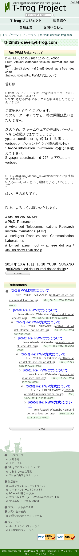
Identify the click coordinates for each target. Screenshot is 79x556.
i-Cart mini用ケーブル (21, 493)
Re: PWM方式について (35, 310)
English (72, 2)
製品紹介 (59, 20)
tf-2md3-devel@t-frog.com (56, 34)
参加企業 (26, 27)
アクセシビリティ (45, 554)
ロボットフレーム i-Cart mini (25, 489)
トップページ (10, 34)
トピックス (15, 463)
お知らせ (14, 459)
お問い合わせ (53, 27)
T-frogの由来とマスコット (24, 475)
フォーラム (29, 34)
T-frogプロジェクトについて (26, 20)
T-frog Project (40, 6)
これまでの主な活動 (20, 471)
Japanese (77, 2)
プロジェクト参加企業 (20, 507)
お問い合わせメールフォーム (25, 515)
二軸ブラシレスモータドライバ (27, 485)
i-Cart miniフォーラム (21, 530)
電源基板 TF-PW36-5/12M (24, 501)
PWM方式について (30, 290)
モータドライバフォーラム (24, 526)
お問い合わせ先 (17, 511)
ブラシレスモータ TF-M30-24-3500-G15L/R (34, 497)
